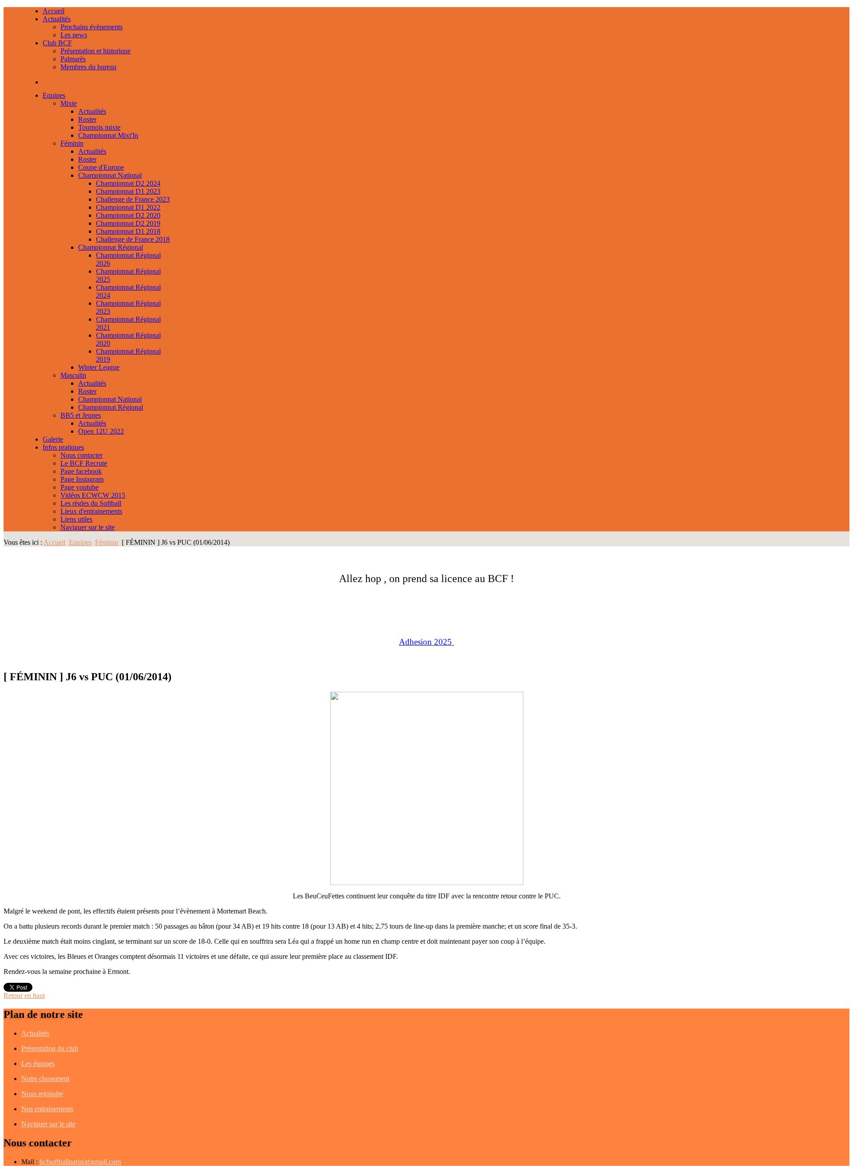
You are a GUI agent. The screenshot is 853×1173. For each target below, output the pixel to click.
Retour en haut (24, 995)
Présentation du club (49, 1048)
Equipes (80, 542)
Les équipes (38, 1063)
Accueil (54, 542)
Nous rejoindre (42, 1093)
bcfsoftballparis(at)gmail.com (80, 1161)
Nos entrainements (47, 1109)
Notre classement (45, 1078)
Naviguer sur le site (48, 1124)
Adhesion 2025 (425, 641)
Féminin (106, 542)
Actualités (35, 1033)
